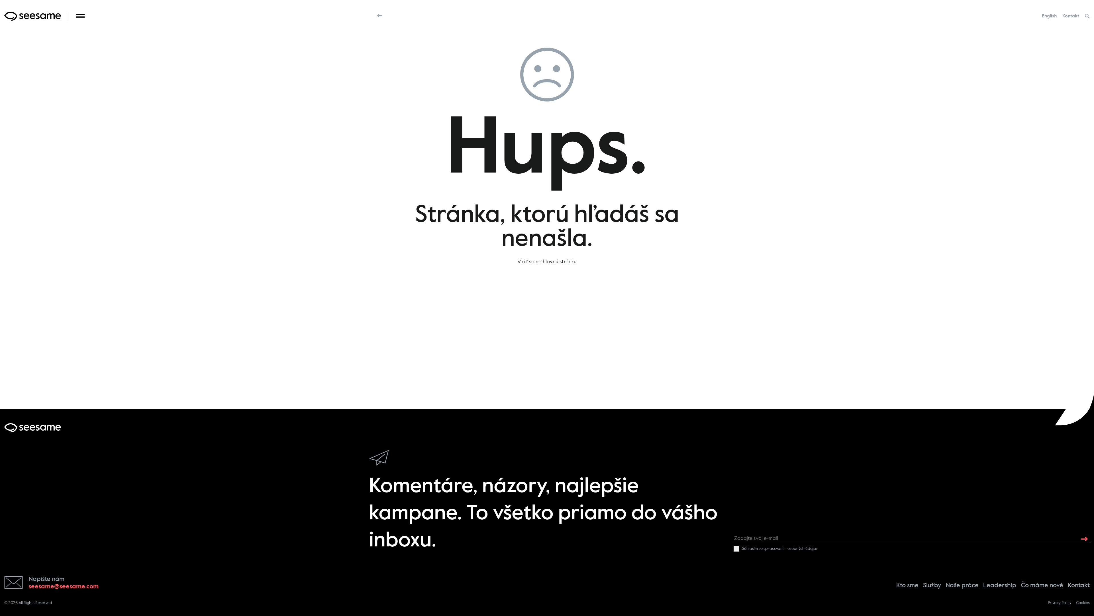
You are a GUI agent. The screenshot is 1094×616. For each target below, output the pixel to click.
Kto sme (907, 585)
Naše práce (962, 585)
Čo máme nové (1042, 585)
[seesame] (32, 428)
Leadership (999, 585)
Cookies (1083, 603)
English (1049, 16)
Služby (932, 585)
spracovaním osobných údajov (791, 549)
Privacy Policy (1059, 603)
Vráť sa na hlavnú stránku (547, 261)
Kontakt (1070, 16)
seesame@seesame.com (63, 586)
